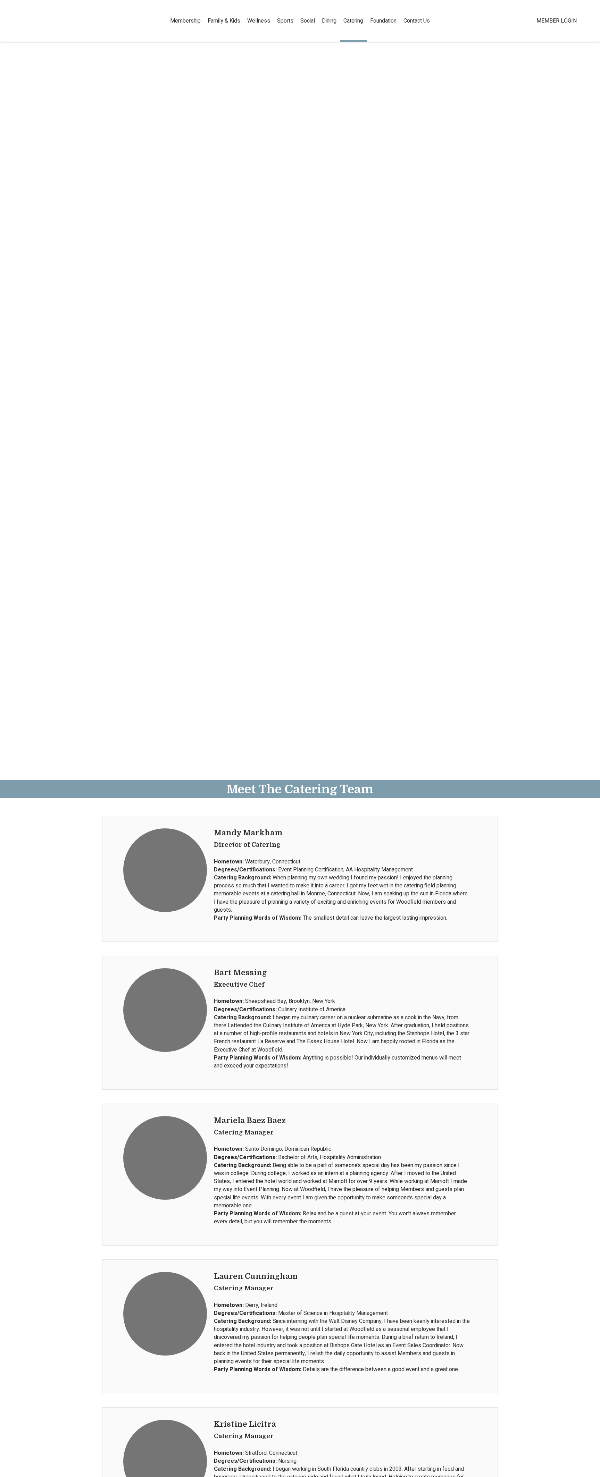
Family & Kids (224, 21)
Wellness (258, 21)
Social (307, 21)
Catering (353, 21)
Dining (329, 21)
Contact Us (416, 21)
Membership (185, 21)
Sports (285, 21)
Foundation (383, 21)
